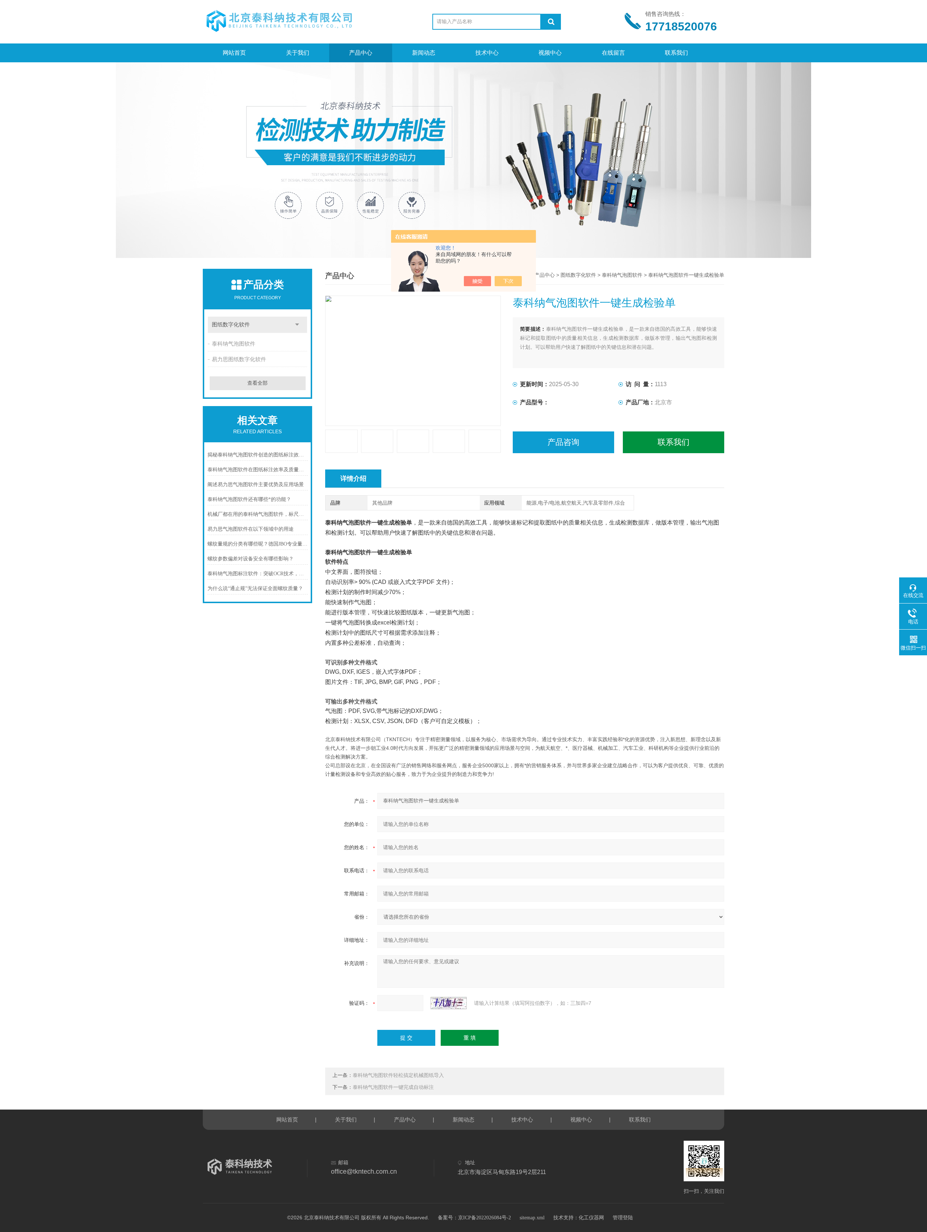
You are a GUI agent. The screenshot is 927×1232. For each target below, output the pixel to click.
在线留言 (613, 53)
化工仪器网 (591, 1217)
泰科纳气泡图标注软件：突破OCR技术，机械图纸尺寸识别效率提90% (257, 573)
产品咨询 (563, 442)
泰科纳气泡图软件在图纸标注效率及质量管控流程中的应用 (257, 469)
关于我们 (297, 53)
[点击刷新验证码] (449, 1003)
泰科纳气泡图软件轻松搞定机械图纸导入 (398, 1075)
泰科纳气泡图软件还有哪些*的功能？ (249, 499)
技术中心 (487, 53)
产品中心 (360, 53)
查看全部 (257, 383)
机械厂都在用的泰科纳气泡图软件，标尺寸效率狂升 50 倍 (257, 514)
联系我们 (676, 53)
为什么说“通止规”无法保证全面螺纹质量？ (255, 588)
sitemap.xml (532, 1217)
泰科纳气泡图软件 (233, 344)
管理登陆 (623, 1217)
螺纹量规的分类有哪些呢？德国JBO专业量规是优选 (257, 544)
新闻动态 (423, 53)
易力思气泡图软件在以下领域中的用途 (250, 529)
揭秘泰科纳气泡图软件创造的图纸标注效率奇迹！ (257, 455)
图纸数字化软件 (231, 324)
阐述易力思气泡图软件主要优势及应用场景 (255, 484)
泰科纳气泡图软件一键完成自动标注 (393, 1087)
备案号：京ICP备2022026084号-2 (474, 1217)
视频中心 (550, 53)
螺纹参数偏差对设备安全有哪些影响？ (250, 558)
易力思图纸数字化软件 (239, 359)
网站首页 (234, 53)
